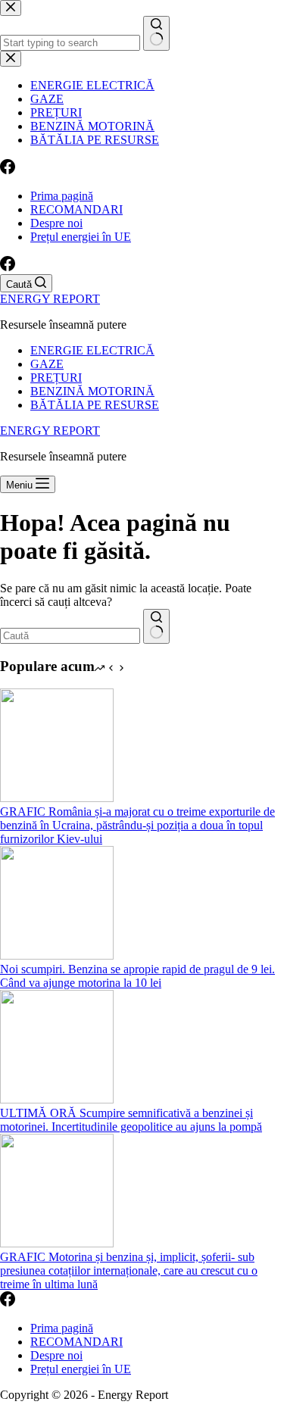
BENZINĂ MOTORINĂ (92, 391)
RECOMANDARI (76, 209)
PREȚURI (56, 377)
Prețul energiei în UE (80, 236)
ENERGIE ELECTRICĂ (92, 350)
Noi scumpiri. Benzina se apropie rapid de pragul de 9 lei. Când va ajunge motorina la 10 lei (137, 976)
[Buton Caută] (156, 626)
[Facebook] (7, 267)
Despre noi (56, 223)
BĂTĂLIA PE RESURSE (94, 404)
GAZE (47, 363)
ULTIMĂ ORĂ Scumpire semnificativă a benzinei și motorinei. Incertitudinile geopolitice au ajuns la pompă (131, 1120)
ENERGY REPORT (50, 298)
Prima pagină (61, 195)
